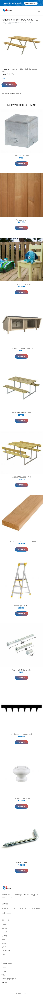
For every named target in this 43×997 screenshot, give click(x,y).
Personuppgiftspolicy (9, 979)
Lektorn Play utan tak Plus (21, 284)
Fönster (4, 928)
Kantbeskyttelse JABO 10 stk (21, 734)
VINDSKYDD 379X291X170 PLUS (21, 348)
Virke (3, 954)
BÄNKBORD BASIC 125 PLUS (22, 477)
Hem (3, 23)
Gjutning (4, 936)
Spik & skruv (6, 947)
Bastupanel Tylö (21, 220)
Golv (3, 939)
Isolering (5, 943)
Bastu (12, 69)
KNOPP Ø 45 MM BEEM (22, 798)
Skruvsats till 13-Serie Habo (21, 670)
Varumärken (19, 69)
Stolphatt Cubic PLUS (21, 156)
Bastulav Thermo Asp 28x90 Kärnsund (22, 541)
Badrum (4, 924)
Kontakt (4, 971)
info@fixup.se (6, 913)
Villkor (4, 975)
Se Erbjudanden (30, 3)
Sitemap (4, 982)
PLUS (26, 69)
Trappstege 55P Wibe (21, 606)
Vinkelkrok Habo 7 (21, 863)
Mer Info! (9, 85)
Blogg (4, 967)
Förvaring (5, 932)
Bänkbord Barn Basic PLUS (21, 413)
